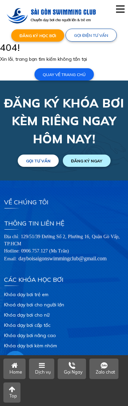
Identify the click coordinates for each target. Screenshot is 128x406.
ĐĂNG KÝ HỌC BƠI (37, 35)
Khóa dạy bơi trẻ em (26, 294)
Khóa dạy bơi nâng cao (30, 335)
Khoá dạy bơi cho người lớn (34, 305)
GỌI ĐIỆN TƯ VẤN (91, 35)
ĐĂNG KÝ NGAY (86, 160)
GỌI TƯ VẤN (38, 160)
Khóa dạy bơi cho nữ (26, 315)
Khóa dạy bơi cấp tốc (27, 325)
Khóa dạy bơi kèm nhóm (30, 346)
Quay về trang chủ (64, 74)
